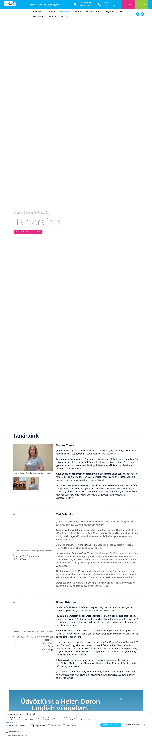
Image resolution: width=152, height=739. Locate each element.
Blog (63, 16)
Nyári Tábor (39, 16)
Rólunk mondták (94, 11)
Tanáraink (64, 11)
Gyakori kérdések (115, 11)
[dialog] (76, 725)
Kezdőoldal (38, 11)
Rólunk (52, 11)
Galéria (77, 11)
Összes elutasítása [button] (133, 725)
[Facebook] (137, 14)
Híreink (52, 16)
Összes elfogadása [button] (110, 725)
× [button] (149, 713)
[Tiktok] (142, 14)
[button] (15, 483)
